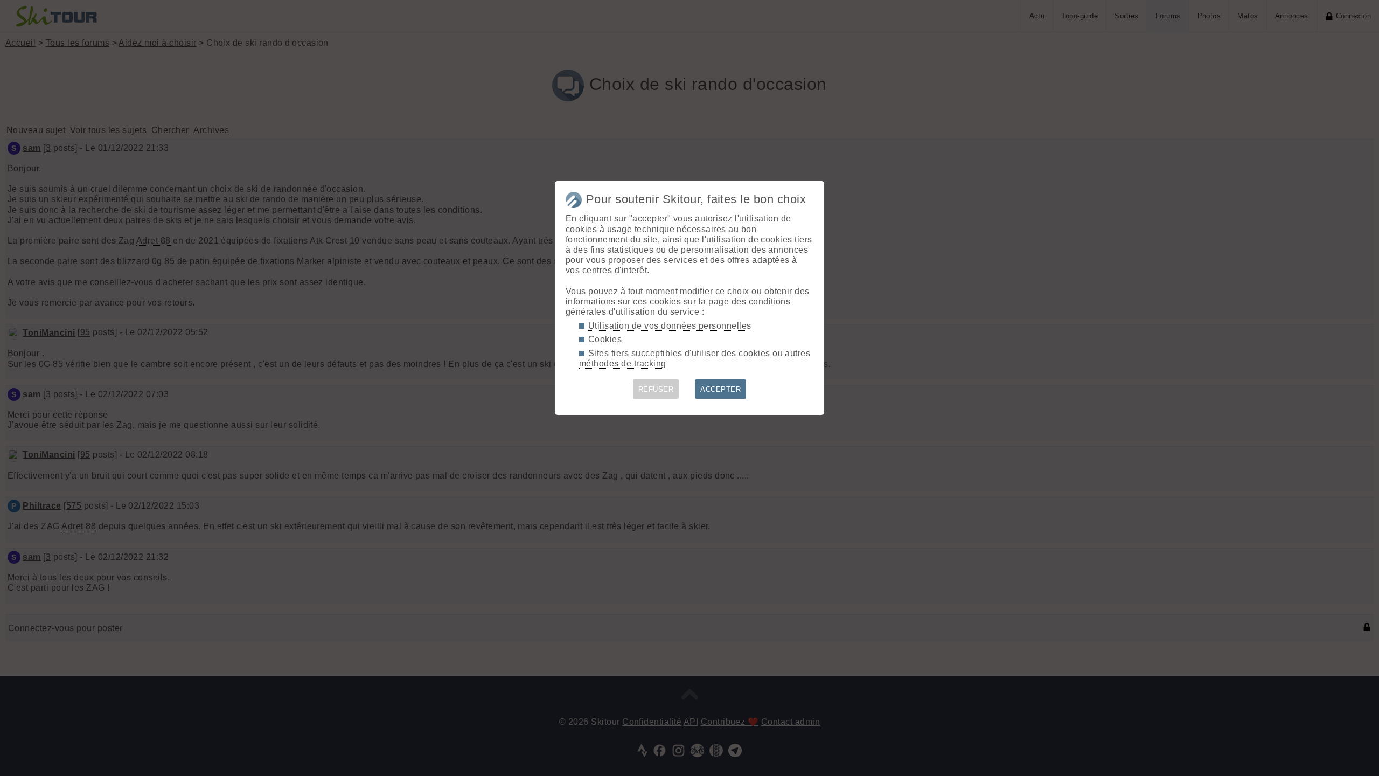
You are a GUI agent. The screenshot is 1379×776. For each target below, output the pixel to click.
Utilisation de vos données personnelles (669, 325)
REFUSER (655, 389)
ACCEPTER (720, 389)
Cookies (605, 339)
